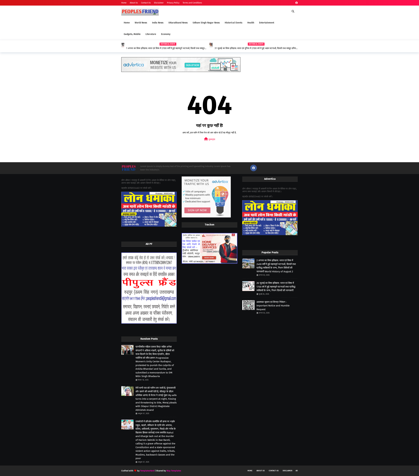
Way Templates (173, 470)
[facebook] (296, 3)
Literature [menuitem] (151, 34)
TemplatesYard (147, 470)
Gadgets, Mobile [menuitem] (132, 34)
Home (124, 3)
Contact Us (146, 3)
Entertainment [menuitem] (266, 22)
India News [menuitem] (158, 22)
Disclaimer (159, 3)
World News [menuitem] (141, 22)
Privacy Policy (173, 3)
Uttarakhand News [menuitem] (178, 22)
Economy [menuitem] (165, 34)
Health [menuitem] (250, 22)
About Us (134, 3)
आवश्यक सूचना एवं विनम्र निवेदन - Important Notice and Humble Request (273, 306)
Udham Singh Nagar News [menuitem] (206, 22)
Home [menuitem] (127, 22)
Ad (297, 471)
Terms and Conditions (192, 3)
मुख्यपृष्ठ (211, 139)
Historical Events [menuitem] (233, 22)
